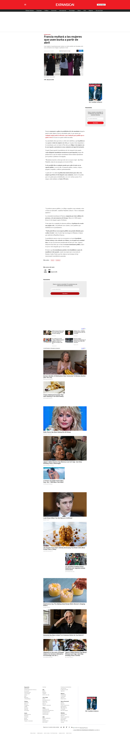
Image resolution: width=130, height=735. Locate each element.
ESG (85, 10)
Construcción (46, 709)
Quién (25, 713)
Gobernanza (45, 720)
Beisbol (63, 703)
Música (44, 703)
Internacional (62, 10)
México (26, 704)
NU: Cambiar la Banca (95, 102)
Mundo (52, 260)
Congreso (26, 705)
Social (44, 719)
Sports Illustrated (65, 701)
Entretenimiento (46, 700)
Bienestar (63, 719)
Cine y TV (45, 702)
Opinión (26, 709)
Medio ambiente (47, 718)
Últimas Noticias (29, 10)
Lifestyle (63, 709)
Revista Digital (101, 4)
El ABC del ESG (64, 689)
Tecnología (71, 10)
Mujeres (91, 10)
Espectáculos (27, 714)
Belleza (26, 719)
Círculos (26, 717)
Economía (53, 10)
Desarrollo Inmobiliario (48, 710)
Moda (25, 718)
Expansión (26, 687)
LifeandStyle (27, 698)
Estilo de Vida (64, 720)
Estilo (44, 698)
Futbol (62, 702)
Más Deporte (64, 707)
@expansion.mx (67, 727)
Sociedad (26, 710)
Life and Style (99, 10)
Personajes (63, 718)
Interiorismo (45, 714)
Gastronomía (64, 714)
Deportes (45, 701)
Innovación (63, 688)
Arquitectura (46, 713)
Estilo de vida (46, 694)
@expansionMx (50, 79)
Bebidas (63, 715)
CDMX (25, 706)
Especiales (63, 698)
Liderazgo (63, 696)
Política (46, 10)
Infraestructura (46, 711)
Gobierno (26, 702)
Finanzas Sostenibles (66, 687)
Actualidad (63, 694)
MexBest (63, 713)
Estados (26, 707)
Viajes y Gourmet (28, 720)
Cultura (44, 687)
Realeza (26, 715)
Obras (79, 10)
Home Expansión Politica (30, 689)
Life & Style (45, 697)
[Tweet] (78, 51)
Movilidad (45, 722)
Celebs (44, 693)
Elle (43, 689)
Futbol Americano (65, 705)
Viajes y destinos (65, 716)
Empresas (39, 10)
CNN (49, 269)
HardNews (58, 260)
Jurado (62, 722)
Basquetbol (63, 706)
